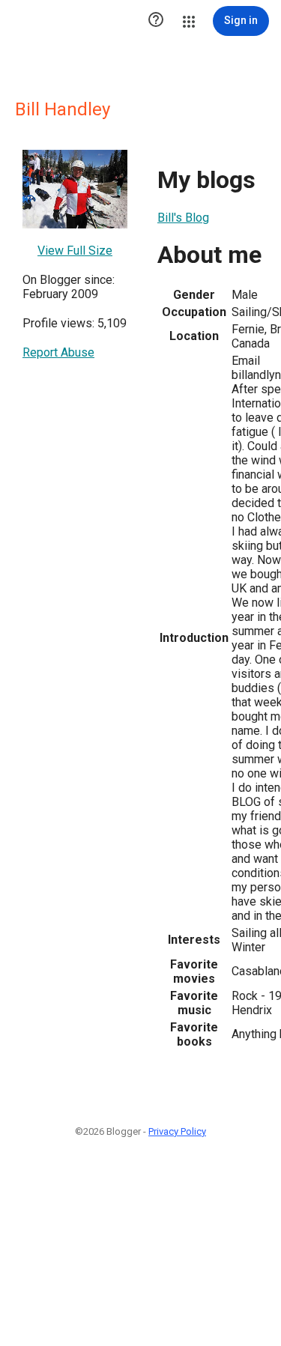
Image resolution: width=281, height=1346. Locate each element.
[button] (156, 21)
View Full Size (74, 250)
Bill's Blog (183, 217)
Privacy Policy (177, 1131)
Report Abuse (58, 352)
